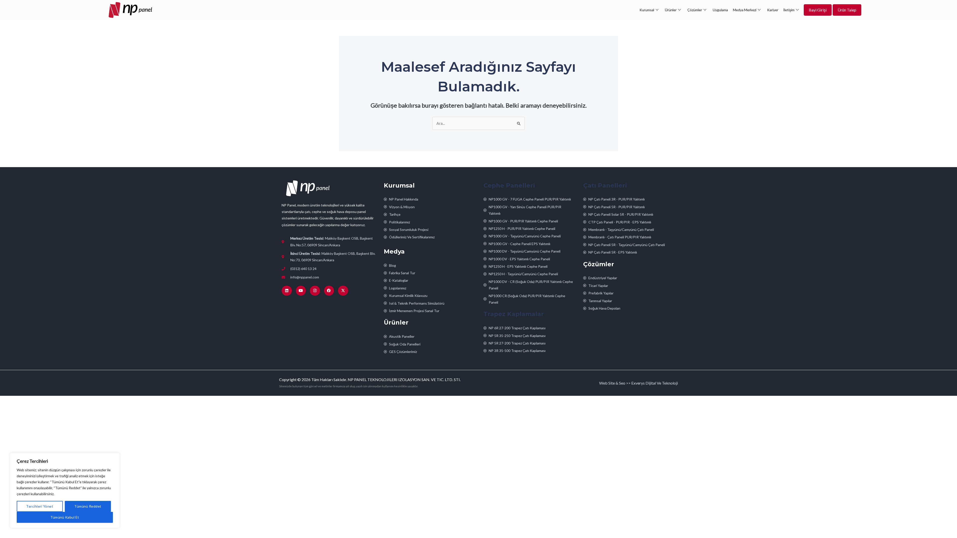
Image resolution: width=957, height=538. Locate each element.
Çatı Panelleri (605, 185)
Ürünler (671, 10)
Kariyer (772, 10)
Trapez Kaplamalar (513, 314)
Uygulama (720, 10)
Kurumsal (646, 10)
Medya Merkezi (744, 10)
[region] (65, 490)
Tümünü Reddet (87, 506)
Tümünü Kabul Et (64, 517)
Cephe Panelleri (509, 185)
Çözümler (694, 10)
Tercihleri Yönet (39, 506)
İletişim (789, 10)
